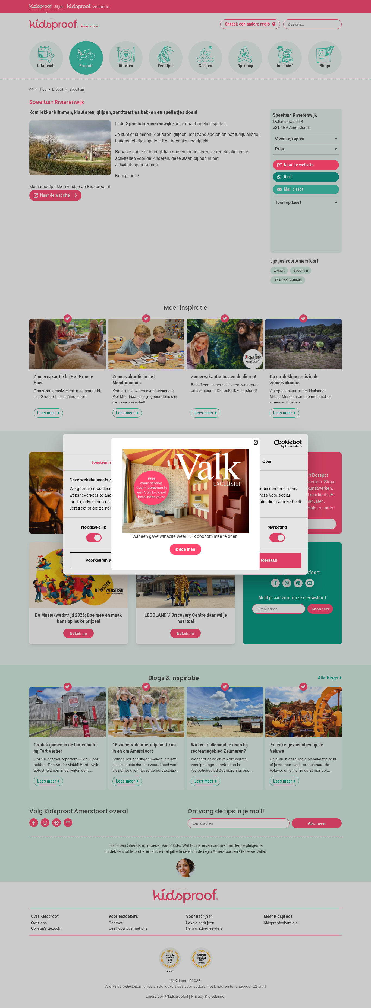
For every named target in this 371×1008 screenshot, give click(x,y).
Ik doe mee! (185, 549)
